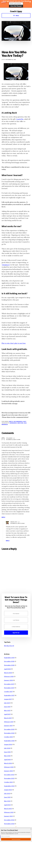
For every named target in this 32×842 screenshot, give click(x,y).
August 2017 (8, 699)
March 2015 (8, 808)
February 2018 (9, 676)
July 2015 (7, 793)
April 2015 (7, 805)
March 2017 (8, 718)
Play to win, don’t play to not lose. (14, 343)
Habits (11, 421)
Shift (24, 421)
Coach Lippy (16, 11)
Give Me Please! (16, 6)
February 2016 (9, 767)
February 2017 (8, 722)
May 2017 (7, 710)
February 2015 (8, 812)
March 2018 (8, 673)
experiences (13, 422)
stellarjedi (9, 438)
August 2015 (8, 790)
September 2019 (9, 657)
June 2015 (7, 797)
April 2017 (7, 714)
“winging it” (6, 265)
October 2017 (8, 691)
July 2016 (7, 748)
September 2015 (9, 786)
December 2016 (9, 729)
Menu (17, 15)
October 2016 (8, 737)
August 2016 (8, 744)
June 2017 (7, 706)
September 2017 (9, 695)
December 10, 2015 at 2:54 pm (13, 439)
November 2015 (9, 778)
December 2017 (9, 684)
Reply (3, 517)
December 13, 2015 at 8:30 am (17, 523)
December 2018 (9, 661)
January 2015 (8, 816)
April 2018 (7, 669)
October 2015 (8, 782)
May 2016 (7, 756)
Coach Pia (19, 119)
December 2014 (9, 820)
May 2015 (7, 801)
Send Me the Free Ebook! (16, 839)
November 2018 (9, 665)
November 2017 (9, 688)
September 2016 (9, 740)
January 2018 (8, 680)
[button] (16, 4)
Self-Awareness (18, 421)
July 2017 (7, 703)
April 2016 (7, 759)
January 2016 (8, 771)
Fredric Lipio (13, 521)
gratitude (20, 422)
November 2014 (9, 823)
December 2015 (9, 774)
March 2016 (8, 763)
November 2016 (9, 733)
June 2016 (7, 752)
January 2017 (8, 725)
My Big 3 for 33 (9, 645)
